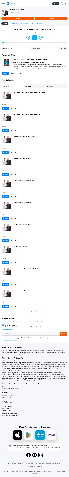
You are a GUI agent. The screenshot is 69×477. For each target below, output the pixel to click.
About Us (20, 463)
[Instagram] (40, 455)
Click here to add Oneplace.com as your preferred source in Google (36, 447)
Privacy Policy (29, 463)
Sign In (56, 3)
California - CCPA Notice (34, 467)
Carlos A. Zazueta (15, 13)
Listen (5, 23)
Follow (18, 18)
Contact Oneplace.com (53, 463)
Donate (51, 18)
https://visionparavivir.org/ (10, 388)
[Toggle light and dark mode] (65, 3)
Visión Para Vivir (17, 10)
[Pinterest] (34, 455)
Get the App (12, 463)
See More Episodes (34, 312)
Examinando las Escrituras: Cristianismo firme (31, 59)
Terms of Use (39, 463)
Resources (14, 23)
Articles (39, 23)
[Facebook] (28, 455)
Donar (5, 73)
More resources (16, 73)
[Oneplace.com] (11, 3)
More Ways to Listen (27, 23)
